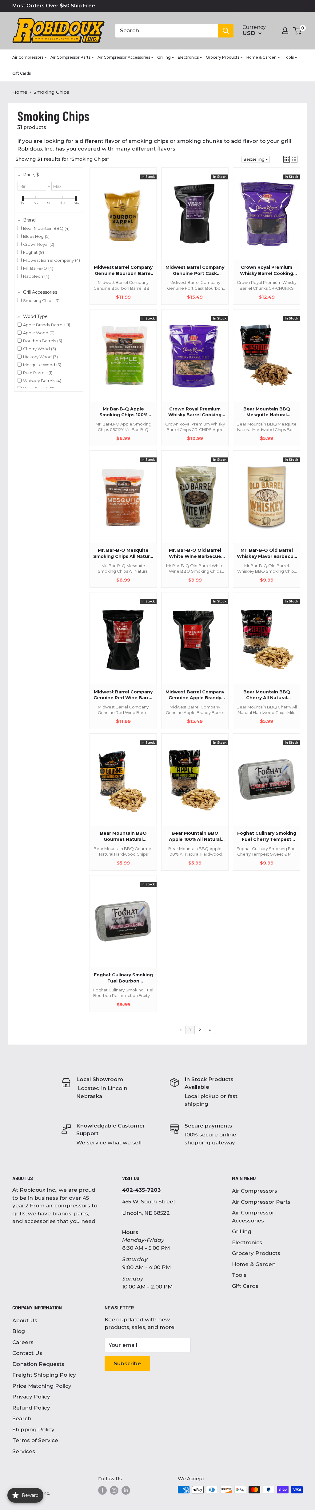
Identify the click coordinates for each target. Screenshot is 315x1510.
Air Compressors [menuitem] (27, 57)
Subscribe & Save (275, 6)
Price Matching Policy (41, 1386)
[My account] (285, 30)
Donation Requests (38, 1364)
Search (21, 1418)
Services (23, 1451)
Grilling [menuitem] (164, 57)
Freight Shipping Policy (44, 1375)
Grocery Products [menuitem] (222, 57)
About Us (24, 1320)
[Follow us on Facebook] (102, 1490)
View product (120, 220)
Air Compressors (254, 1191)
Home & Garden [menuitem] (261, 57)
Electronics (247, 1242)
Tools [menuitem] (289, 57)
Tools (239, 1275)
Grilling (241, 1231)
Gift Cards (245, 1286)
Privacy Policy (31, 1397)
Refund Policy (31, 1408)
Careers (23, 1342)
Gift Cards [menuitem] (21, 73)
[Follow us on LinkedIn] (126, 1490)
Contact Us (27, 1353)
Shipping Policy (33, 1429)
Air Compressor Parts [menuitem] (70, 57)
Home (19, 92)
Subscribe (127, 1363)
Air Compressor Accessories (253, 1217)
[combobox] (166, 30)
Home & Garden (254, 1264)
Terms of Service (35, 1440)
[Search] (225, 30)
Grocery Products (256, 1253)
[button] (286, 159)
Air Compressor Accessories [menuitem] (124, 57)
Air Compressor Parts (261, 1202)
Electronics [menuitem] (188, 57)
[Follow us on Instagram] (114, 1490)
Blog (18, 1331)
